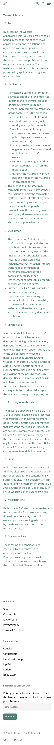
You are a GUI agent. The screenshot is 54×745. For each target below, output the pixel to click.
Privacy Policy (11, 625)
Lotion (7, 669)
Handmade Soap (13, 659)
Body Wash (9, 674)
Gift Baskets (10, 653)
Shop (6, 609)
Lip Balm (8, 664)
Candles (8, 648)
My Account (10, 619)
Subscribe (10, 716)
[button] (49, 3)
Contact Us (9, 614)
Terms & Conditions (14, 630)
